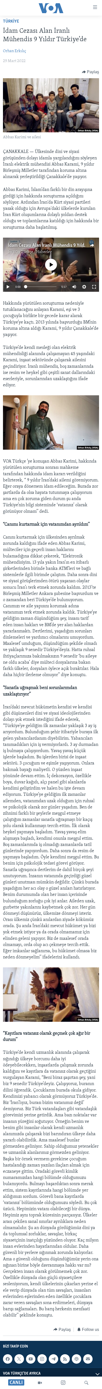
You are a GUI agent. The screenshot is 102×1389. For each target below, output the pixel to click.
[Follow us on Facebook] (7, 1359)
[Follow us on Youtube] (30, 1359)
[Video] (39, 1383)
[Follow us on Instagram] (42, 1359)
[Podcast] (76, 1359)
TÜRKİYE (11, 21)
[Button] (90, 72)
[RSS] (65, 1359)
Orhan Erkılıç (14, 51)
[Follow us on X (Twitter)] (19, 1359)
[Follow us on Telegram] (53, 1359)
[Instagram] (63, 1383)
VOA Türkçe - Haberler (32, 252)
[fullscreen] (94, 287)
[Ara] (86, 1383)
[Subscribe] (88, 1359)
